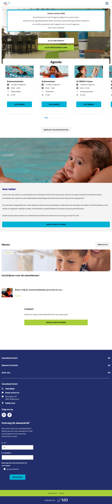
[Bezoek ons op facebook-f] (9, 415)
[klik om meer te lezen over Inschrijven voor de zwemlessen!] (56, 260)
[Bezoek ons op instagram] (4, 415)
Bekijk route (10, 403)
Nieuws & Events (10, 365)
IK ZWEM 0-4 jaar (84, 81)
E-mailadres (6, 453)
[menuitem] (4, 415)
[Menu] (106, 3)
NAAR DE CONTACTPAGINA (56, 224)
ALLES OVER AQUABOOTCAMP (56, 48)
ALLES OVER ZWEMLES (56, 41)
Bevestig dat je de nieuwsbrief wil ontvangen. (14, 464)
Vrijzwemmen (48, 81)
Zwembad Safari (10, 358)
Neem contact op (12, 392)
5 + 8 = (4, 443)
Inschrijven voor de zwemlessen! (20, 275)
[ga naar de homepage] (7, 3)
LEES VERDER (19, 104)
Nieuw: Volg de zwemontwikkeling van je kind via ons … (39, 289)
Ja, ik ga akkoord (12, 469)
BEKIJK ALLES (103, 245)
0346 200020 (9, 388)
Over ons (6, 372)
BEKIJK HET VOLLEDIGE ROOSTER (56, 130)
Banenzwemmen (15, 81)
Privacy (61, 493)
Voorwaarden (52, 493)
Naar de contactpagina (56, 322)
